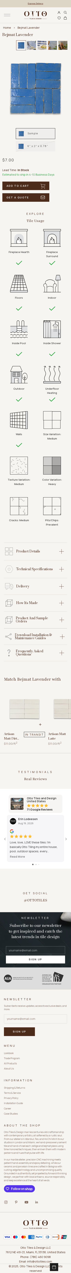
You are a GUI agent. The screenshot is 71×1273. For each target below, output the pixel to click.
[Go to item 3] (42, 45)
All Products (10, 1063)
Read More (17, 856)
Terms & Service (12, 1093)
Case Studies (11, 1113)
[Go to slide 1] (33, 864)
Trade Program (12, 1058)
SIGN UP (35, 959)
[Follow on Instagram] (6, 1202)
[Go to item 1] (21, 45)
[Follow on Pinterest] (16, 1202)
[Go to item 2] (31, 45)
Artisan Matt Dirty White (11, 736)
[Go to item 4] (52, 45)
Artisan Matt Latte (57, 736)
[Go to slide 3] (38, 864)
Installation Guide (13, 1103)
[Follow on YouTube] (26, 1202)
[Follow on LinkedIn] (37, 1202)
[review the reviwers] (12, 831)
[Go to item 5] (63, 45)
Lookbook (9, 1053)
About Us (9, 1068)
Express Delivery (35, 3)
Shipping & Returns (14, 1087)
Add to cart (18, 186)
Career (7, 1108)
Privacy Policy (11, 1098)
